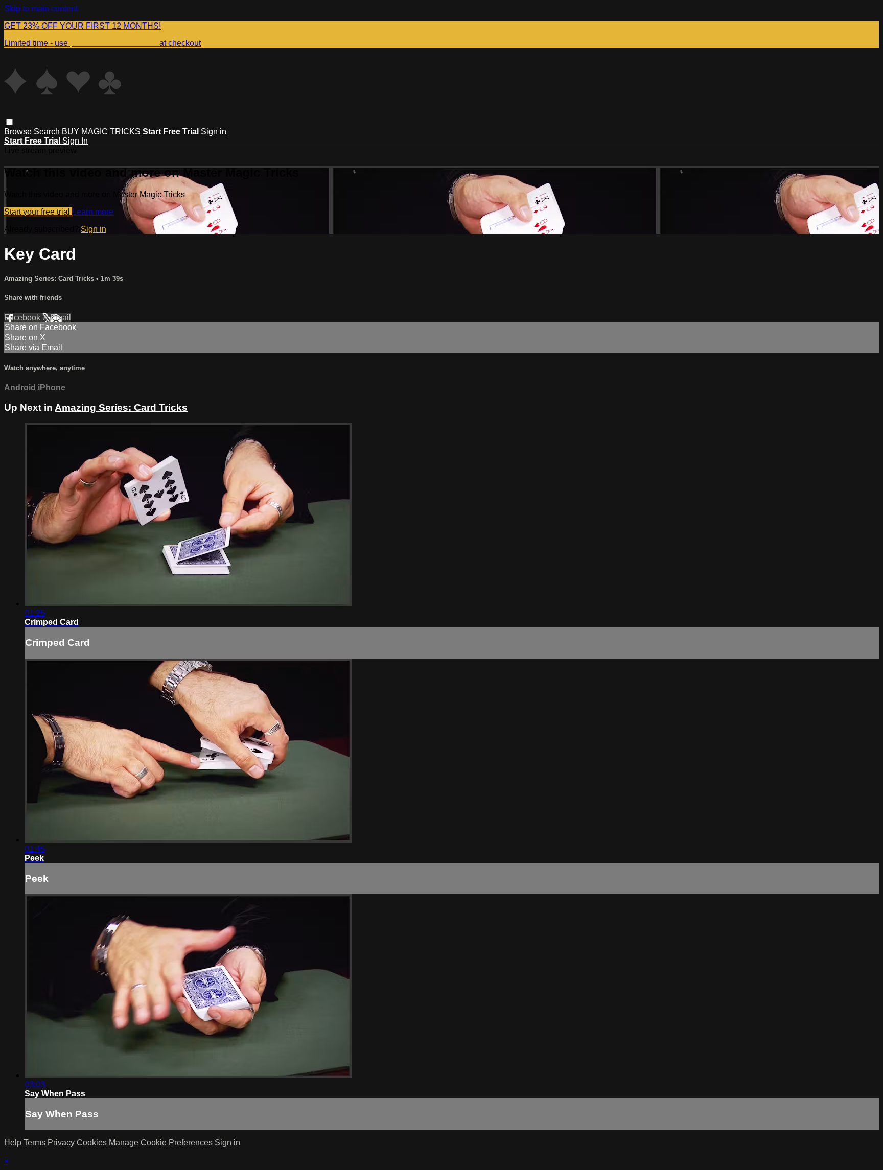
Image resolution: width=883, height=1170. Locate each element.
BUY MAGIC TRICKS (101, 131)
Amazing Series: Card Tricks (50, 279)
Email (60, 317)
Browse (19, 131)
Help (14, 1142)
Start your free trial (38, 211)
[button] (9, 122)
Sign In (75, 140)
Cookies (93, 1142)
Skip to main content (41, 8)
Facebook (23, 317)
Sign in (213, 131)
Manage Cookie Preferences (162, 1142)
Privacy (62, 1142)
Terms (36, 1142)
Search (48, 131)
